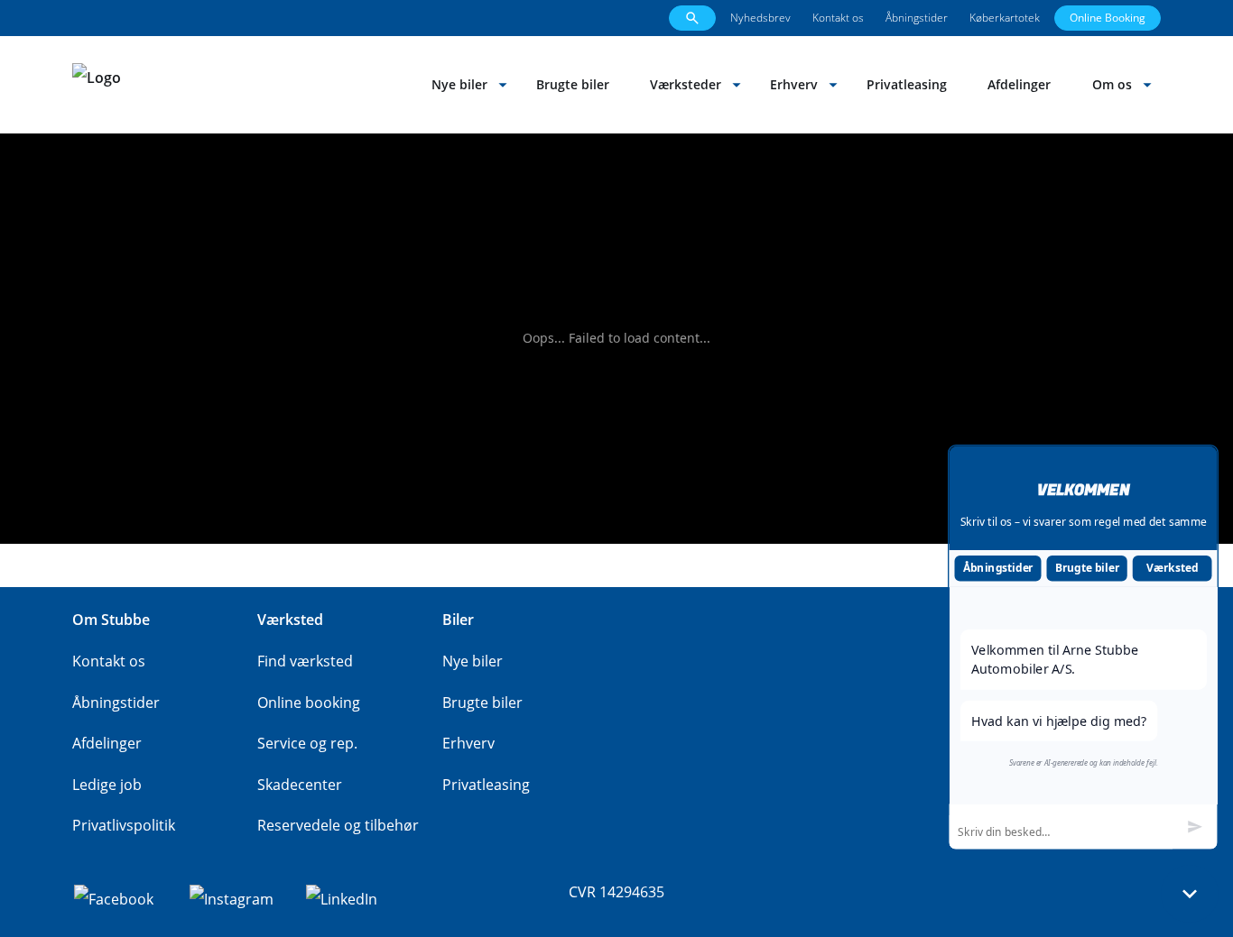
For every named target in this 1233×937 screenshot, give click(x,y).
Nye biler (459, 84)
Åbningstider (916, 17)
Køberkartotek (1004, 17)
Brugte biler (572, 84)
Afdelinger (1019, 84)
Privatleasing (907, 84)
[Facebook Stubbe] (113, 897)
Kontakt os (838, 17)
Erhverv (794, 84)
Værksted (1172, 567)
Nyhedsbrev (760, 17)
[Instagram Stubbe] (231, 897)
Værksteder (685, 84)
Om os (1112, 84)
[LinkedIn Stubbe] (341, 897)
